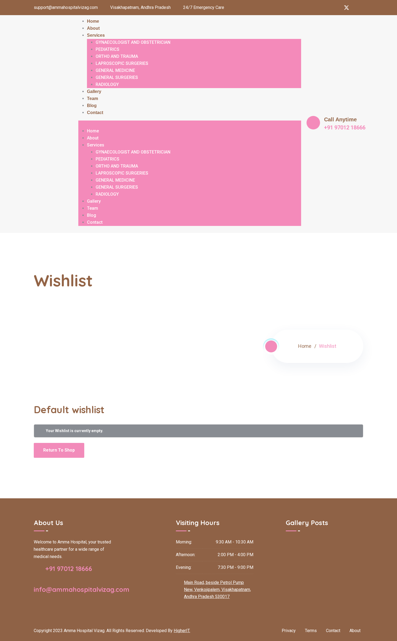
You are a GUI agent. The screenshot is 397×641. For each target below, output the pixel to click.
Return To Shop (59, 450)
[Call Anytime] (313, 122)
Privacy (289, 630)
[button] (189, 124)
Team (92, 98)
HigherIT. (182, 630)
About (93, 28)
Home (93, 21)
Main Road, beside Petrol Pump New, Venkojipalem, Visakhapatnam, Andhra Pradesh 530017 (217, 589)
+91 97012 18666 (67, 569)
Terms (311, 630)
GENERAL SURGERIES (117, 77)
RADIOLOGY (107, 84)
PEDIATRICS (107, 49)
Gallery (94, 91)
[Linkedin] (335, 7)
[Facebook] (313, 7)
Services (96, 35)
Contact (95, 112)
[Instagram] (324, 7)
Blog (92, 105)
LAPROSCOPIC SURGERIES (122, 63)
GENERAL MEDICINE (115, 70)
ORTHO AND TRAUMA (117, 56)
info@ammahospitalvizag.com (81, 589)
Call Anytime (340, 119)
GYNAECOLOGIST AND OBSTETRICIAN (133, 42)
